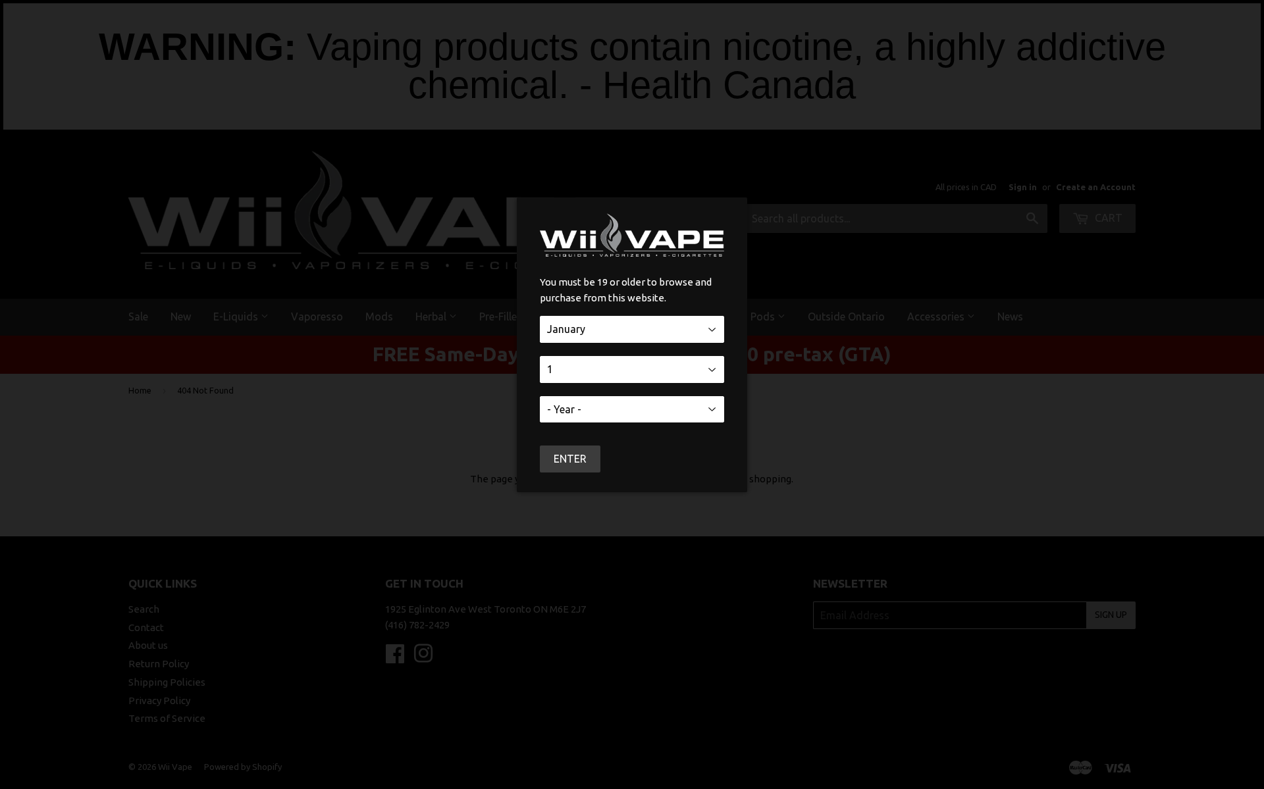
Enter (570, 459)
